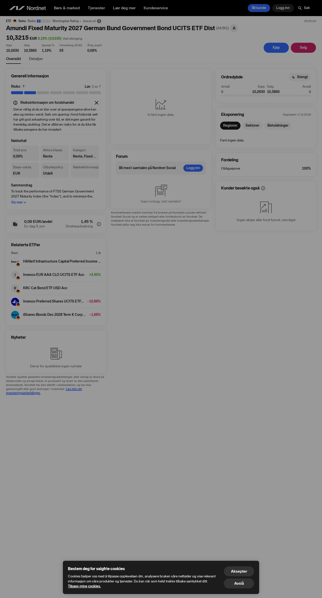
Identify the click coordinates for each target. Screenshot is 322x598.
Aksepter (239, 571)
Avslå (239, 583)
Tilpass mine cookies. (84, 586)
